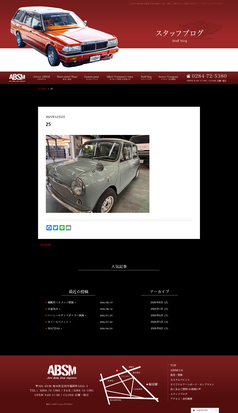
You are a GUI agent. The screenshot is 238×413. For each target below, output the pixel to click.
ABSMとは (176, 370)
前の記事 (45, 245)
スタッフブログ (145, 78)
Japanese (202, 410)
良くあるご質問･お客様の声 (120, 78)
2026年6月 (157, 315)
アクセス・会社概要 (168, 78)
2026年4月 (157, 328)
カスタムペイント (92, 78)
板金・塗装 (67, 78)
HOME (42, 89)
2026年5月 (157, 322)
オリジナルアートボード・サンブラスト (192, 384)
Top (15, 78)
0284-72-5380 (50, 390)
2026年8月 (157, 302)
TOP (173, 365)
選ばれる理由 (42, 78)
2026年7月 (157, 309)
